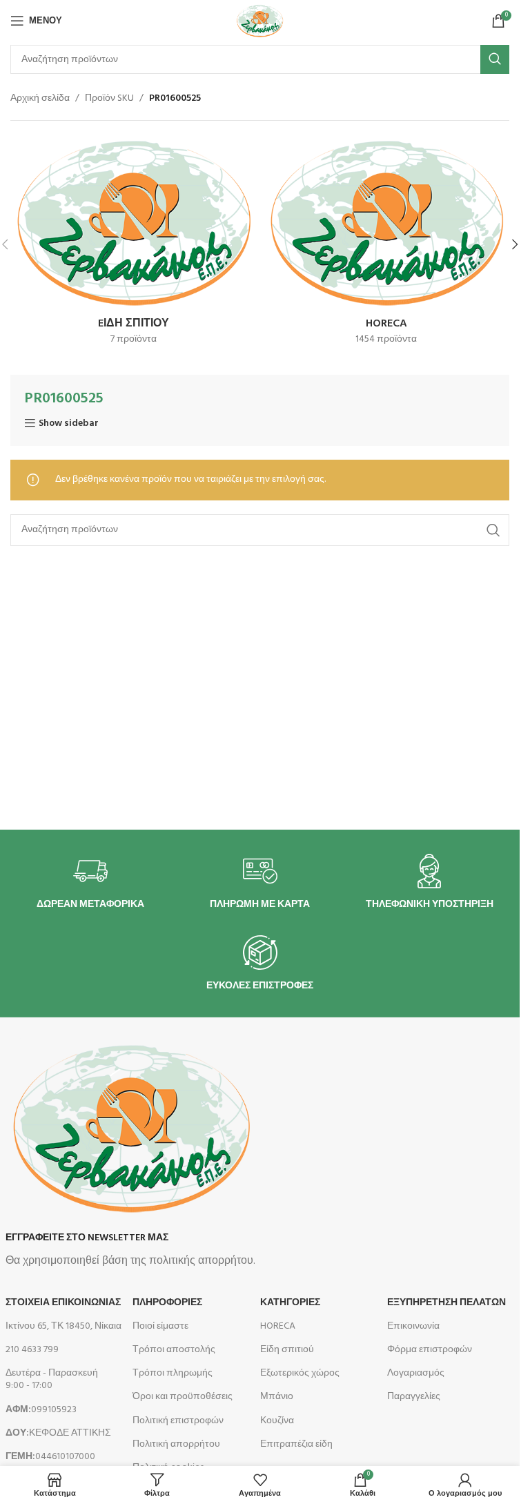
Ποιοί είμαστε (160, 1326)
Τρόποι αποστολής (173, 1350)
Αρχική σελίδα (40, 98)
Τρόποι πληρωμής (172, 1373)
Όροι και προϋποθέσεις (182, 1397)
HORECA (277, 1326)
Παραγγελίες (413, 1397)
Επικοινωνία (413, 1326)
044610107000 (50, 1457)
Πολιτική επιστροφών (178, 1421)
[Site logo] (259, 21)
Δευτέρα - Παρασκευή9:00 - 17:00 (52, 1379)
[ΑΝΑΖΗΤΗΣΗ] (494, 59)
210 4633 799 (32, 1350)
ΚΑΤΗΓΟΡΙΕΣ (290, 1303)
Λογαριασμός (415, 1373)
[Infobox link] (90, 882)
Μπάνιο (276, 1397)
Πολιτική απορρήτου (176, 1444)
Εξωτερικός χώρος (300, 1373)
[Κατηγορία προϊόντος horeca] (387, 244)
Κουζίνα (277, 1421)
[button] (515, 244)
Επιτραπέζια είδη (296, 1444)
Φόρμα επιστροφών (429, 1350)
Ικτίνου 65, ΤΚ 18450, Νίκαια (63, 1326)
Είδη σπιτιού (287, 1350)
